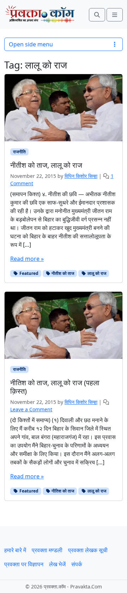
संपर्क (76, 564)
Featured (28, 273)
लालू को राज (96, 273)
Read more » (27, 259)
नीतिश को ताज (62, 491)
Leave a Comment (31, 409)
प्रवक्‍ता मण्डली (47, 550)
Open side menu (31, 44)
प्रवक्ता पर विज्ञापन (23, 564)
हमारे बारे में (15, 550)
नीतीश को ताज (62, 273)
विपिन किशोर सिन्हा (81, 176)
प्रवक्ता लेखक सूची (88, 550)
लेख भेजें (57, 564)
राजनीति (19, 152)
